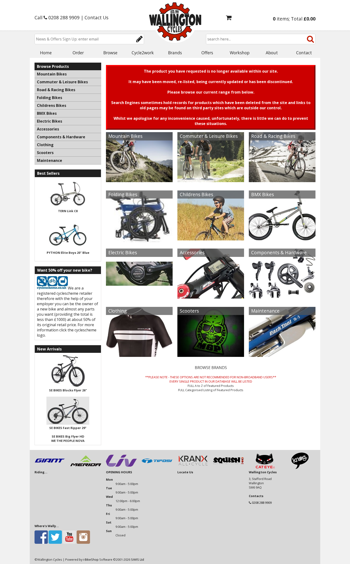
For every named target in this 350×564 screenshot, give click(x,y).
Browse (110, 52)
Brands (175, 52)
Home (46, 52)
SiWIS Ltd (137, 559)
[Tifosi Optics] (157, 468)
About (272, 52)
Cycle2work (143, 52)
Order (78, 52)
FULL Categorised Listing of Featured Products (210, 390)
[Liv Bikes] (121, 468)
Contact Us (96, 17)
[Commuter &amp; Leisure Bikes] (210, 163)
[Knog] (300, 468)
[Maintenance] (282, 337)
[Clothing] (139, 337)
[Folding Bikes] (139, 221)
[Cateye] (264, 468)
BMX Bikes (262, 194)
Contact (304, 52)
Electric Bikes (122, 252)
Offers (207, 52)
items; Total (294, 18)
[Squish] (228, 468)
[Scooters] (210, 337)
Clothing (117, 311)
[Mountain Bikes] (139, 163)
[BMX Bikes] (282, 221)
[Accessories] (210, 279)
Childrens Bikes (196, 194)
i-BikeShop (91, 559)
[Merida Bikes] (85, 468)
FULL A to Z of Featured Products (211, 386)
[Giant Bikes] (50, 468)
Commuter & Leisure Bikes (209, 136)
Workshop (240, 52)
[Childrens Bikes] (210, 221)
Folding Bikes (122, 194)
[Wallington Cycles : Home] (175, 21)
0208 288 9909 (262, 502)
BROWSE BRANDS (211, 367)
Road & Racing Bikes (273, 136)
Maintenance (265, 311)
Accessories (192, 252)
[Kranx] (192, 468)
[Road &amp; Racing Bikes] (282, 163)
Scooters (189, 311)
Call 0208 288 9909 (57, 17)
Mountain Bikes (125, 136)
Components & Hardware (279, 252)
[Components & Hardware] (282, 279)
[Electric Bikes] (139, 279)
